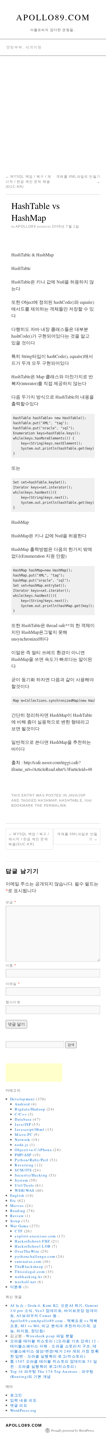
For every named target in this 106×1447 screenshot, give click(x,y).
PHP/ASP (23, 1154)
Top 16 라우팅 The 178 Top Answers (44, 1371)
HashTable (70, 800)
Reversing (24, 1164)
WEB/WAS (24, 1190)
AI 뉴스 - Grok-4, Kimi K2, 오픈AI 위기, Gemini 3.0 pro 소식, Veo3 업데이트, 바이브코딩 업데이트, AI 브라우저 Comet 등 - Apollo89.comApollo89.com (54, 1313)
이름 (11, 965)
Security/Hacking (31, 1175)
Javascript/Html (29, 1129)
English (17, 1195)
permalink (55, 806)
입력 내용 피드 (23, 1400)
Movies (17, 1205)
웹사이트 (13, 1002)
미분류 (16, 1286)
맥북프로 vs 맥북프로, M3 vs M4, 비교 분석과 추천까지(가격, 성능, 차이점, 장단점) (54, 1325)
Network (22, 1139)
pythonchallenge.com (35, 1256)
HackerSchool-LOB (33, 1246)
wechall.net (25, 1281)
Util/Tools (24, 1185)
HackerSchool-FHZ (32, 1241)
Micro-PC (24, 1134)
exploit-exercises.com (35, 1236)
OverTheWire (27, 1251)
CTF (19, 1230)
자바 (88, 800)
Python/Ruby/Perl (31, 1159)
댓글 (11, 902)
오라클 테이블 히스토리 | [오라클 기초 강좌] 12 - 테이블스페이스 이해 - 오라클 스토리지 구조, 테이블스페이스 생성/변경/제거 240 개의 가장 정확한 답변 (54, 1348)
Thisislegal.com (30, 1271)
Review (17, 1215)
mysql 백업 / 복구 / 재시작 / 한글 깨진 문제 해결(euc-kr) (28, 182)
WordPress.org (23, 1410)
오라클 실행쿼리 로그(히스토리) (56, 1356)
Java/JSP (77, 795)
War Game (19, 1225)
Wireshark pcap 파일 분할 (49, 1335)
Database (23, 1119)
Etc (13, 1200)
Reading (18, 1210)
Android (22, 1104)
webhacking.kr (28, 1276)
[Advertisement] (53, 111)
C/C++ (21, 1114)
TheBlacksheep (29, 1266)
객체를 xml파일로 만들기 (77, 836)
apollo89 (26, 226)
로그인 (16, 1395)
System (21, 1180)
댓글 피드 (19, 1405)
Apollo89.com (53, 17)
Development (22, 1098)
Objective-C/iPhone (33, 1149)
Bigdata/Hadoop (30, 1109)
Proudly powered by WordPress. (73, 1430)
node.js (21, 1144)
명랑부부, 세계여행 (24, 47)
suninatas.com (28, 1261)
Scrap (15, 1220)
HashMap (47, 800)
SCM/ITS (23, 1170)
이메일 (13, 984)
